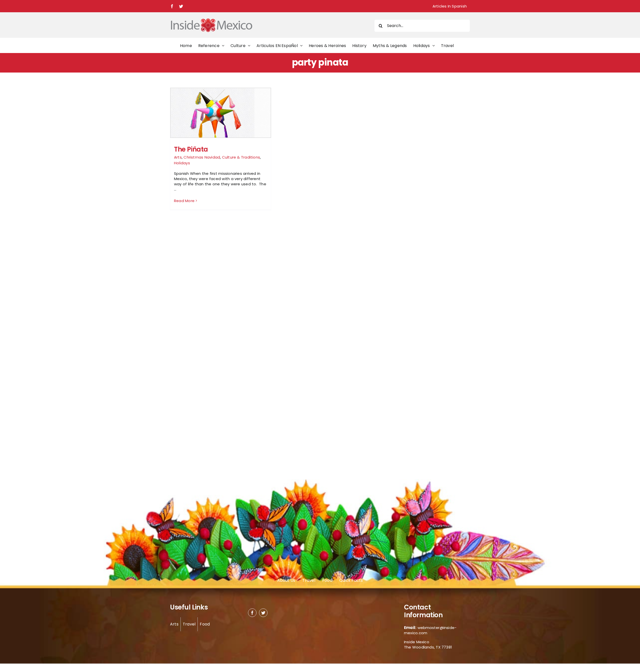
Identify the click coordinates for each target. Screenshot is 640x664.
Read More (184, 200)
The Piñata (191, 149)
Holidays (182, 163)
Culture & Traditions (241, 157)
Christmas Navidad (202, 157)
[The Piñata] (220, 119)
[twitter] (263, 612)
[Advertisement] (418, 163)
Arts (178, 157)
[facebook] (252, 612)
